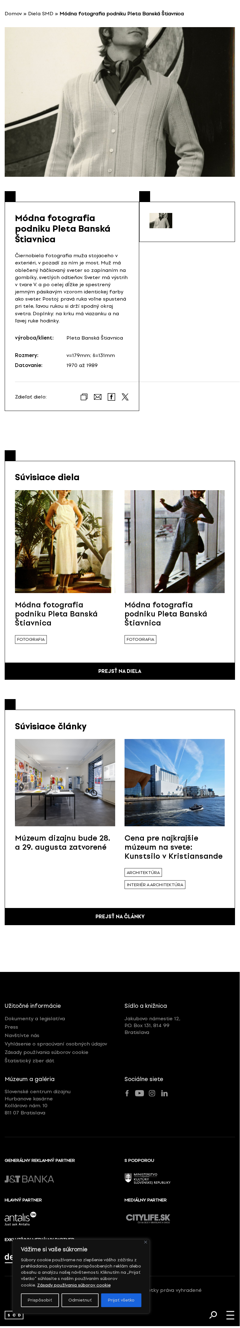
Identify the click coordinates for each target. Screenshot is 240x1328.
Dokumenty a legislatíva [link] (35, 1018)
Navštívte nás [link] (22, 1035)
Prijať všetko (121, 1300)
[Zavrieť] (145, 1242)
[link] (14, 1315)
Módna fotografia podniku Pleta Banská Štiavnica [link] (56, 613)
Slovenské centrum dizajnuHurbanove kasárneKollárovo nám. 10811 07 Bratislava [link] (38, 1102)
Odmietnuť (80, 1300)
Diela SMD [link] (40, 14)
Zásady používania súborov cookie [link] (73, 1285)
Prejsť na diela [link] (119, 671)
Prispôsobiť (40, 1300)
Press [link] (11, 1027)
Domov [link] (13, 14)
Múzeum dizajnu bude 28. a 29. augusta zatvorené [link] (62, 842)
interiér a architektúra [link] (155, 884)
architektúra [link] (143, 872)
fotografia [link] (31, 639)
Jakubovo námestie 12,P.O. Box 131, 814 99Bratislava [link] (152, 1026)
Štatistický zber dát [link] (29, 1061)
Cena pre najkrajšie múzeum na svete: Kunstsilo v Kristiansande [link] (174, 847)
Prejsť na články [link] (120, 917)
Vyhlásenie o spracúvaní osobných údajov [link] (56, 1044)
